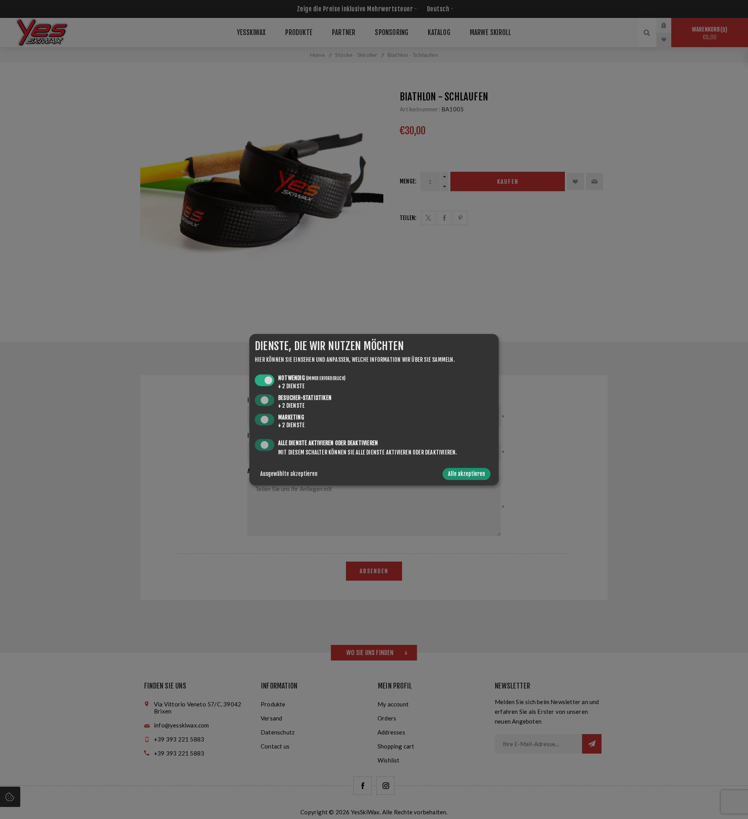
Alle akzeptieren (466, 473)
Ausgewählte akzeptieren (289, 473)
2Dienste (291, 386)
